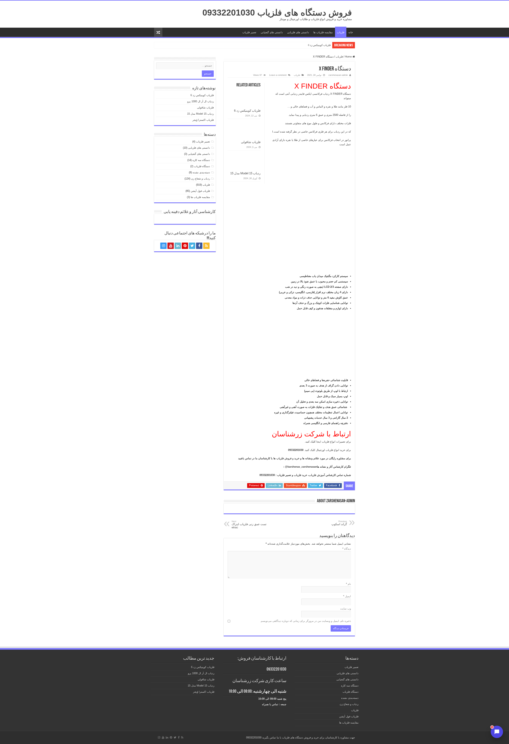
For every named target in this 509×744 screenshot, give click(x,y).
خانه (350, 32)
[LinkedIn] (178, 246)
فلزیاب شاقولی (250, 142)
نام (348, 583)
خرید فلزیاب (300, 475)
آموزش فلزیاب (317, 475)
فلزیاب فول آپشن (200, 190)
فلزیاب (340, 32)
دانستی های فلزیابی (298, 32)
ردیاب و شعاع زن (200, 178)
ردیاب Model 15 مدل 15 (245, 173)
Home (349, 56)
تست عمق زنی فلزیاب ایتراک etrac (249, 524)
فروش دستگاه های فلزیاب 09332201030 (277, 12)
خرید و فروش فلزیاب (287, 458)
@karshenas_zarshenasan (301, 466)
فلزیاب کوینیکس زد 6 (319, 45)
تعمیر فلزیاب (249, 32)
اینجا (318, 441)
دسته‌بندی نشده (201, 172)
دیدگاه (346, 548)
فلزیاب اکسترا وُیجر (203, 119)
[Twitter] (192, 246)
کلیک (312, 450)
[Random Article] (158, 32)
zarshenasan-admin (338, 75)
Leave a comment (278, 75)
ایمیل (347, 596)
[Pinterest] (185, 246)
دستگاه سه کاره (201, 160)
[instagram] (163, 246)
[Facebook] (199, 246)
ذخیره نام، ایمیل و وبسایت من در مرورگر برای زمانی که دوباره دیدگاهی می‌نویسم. (305, 620)
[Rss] (206, 246)
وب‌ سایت (345, 608)
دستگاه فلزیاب (202, 166)
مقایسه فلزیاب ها (323, 32)
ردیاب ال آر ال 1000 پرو (200, 101)
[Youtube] (170, 246)
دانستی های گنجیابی (272, 32)
